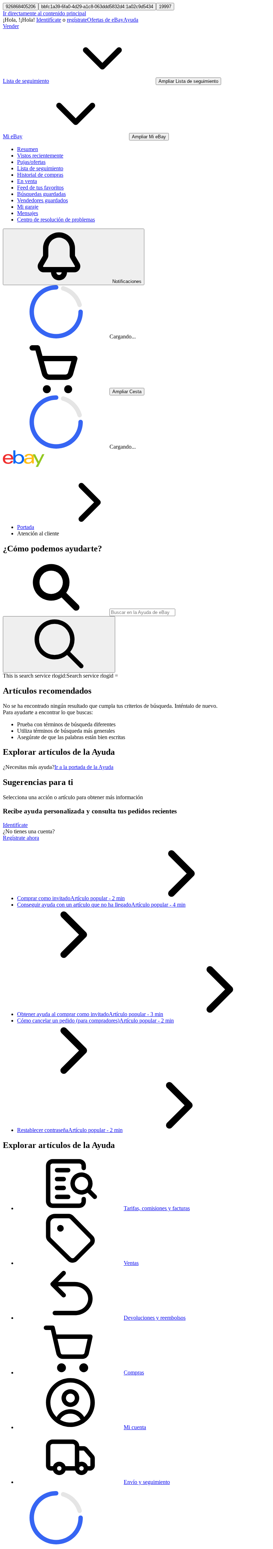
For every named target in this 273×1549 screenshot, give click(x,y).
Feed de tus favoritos (40, 188)
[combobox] (142, 612)
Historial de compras (40, 175)
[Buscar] (59, 644)
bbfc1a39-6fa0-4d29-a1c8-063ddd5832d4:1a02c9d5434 (97, 6)
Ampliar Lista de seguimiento (188, 81)
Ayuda (130, 20)
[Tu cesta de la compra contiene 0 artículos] (56, 391)
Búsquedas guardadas (41, 194)
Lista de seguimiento (40, 168)
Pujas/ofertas (31, 162)
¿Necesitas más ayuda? (28, 767)
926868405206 (21, 6)
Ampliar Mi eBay (149, 136)
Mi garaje (27, 207)
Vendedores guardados (42, 200)
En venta (27, 181)
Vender (11, 26)
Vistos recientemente (40, 156)
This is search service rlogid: (34, 676)
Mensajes (27, 213)
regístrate (77, 20)
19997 (165, 6)
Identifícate (48, 20)
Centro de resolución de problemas (56, 220)
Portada (25, 527)
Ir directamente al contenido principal (44, 13)
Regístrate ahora (21, 838)
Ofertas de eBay (105, 20)
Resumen (27, 149)
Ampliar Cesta (126, 391)
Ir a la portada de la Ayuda (83, 767)
